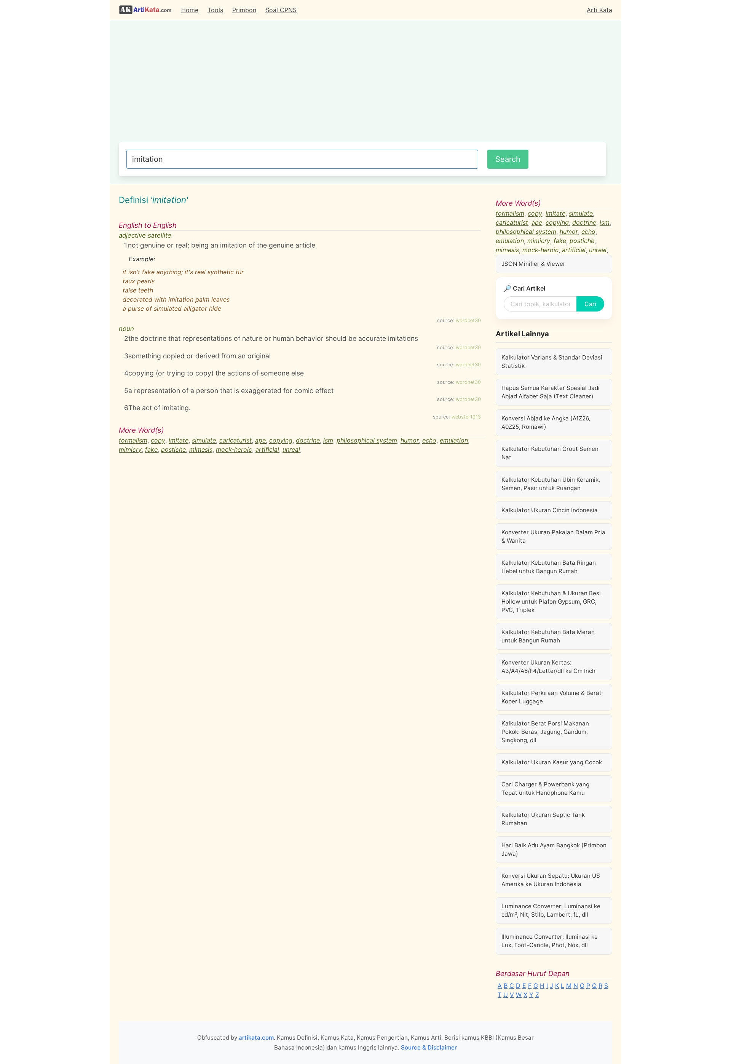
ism (328, 440)
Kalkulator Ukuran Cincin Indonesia (549, 510)
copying (280, 440)
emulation (454, 440)
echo (429, 440)
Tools (215, 10)
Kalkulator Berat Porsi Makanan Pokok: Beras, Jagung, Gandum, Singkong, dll (545, 732)
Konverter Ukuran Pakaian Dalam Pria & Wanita (553, 536)
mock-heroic (234, 450)
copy (158, 440)
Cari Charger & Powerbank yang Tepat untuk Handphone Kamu (545, 788)
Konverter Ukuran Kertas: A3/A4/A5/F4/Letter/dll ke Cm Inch (548, 666)
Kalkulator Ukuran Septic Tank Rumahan (543, 819)
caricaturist (235, 440)
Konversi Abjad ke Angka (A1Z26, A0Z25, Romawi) (545, 422)
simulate (204, 440)
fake (151, 450)
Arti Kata (599, 10)
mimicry (130, 450)
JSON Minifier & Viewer (533, 263)
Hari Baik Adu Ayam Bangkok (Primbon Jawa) (554, 849)
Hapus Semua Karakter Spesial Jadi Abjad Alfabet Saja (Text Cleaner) (550, 392)
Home (189, 10)
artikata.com (256, 1037)
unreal (291, 450)
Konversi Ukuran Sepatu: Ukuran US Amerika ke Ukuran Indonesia (550, 880)
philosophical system (367, 440)
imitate (178, 440)
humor (410, 440)
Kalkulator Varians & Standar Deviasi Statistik (551, 361)
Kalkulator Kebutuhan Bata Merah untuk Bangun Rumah (548, 636)
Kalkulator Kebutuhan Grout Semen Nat (550, 453)
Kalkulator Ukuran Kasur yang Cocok (551, 762)
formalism (133, 440)
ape (260, 440)
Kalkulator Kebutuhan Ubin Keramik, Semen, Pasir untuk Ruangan (550, 484)
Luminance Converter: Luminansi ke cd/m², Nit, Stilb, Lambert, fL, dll (550, 910)
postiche (173, 450)
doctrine (308, 440)
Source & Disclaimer (429, 1047)
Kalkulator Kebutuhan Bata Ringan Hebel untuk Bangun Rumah (548, 567)
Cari (590, 304)
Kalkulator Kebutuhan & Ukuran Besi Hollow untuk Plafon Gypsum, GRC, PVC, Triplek (551, 601)
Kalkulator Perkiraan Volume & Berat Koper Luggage (551, 697)
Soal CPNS (281, 10)
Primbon (244, 10)
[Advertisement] (362, 85)
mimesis (200, 450)
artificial (267, 450)
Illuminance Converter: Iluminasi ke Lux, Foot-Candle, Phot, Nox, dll (549, 941)
